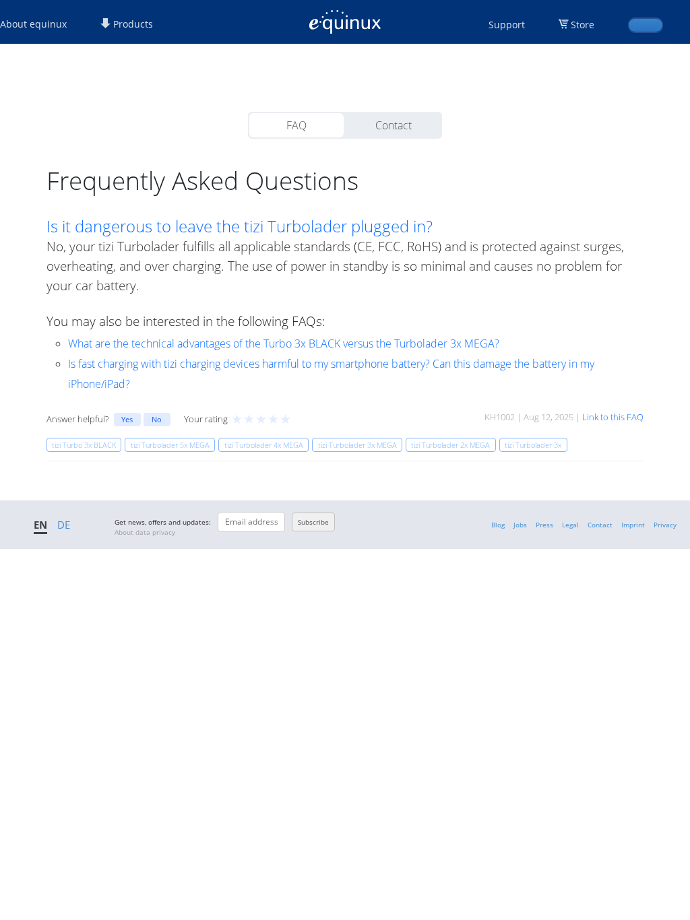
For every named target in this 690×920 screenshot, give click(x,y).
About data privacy (145, 532)
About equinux (33, 24)
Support (507, 24)
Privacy (665, 524)
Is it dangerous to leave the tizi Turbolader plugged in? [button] (239, 226)
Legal (570, 524)
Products (132, 24)
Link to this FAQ (613, 417)
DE (63, 524)
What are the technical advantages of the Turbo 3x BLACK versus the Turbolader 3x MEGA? (283, 343)
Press (544, 524)
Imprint (633, 524)
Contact (393, 125)
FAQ (296, 125)
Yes (127, 419)
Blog (498, 524)
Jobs (520, 524)
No (157, 419)
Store (582, 24)
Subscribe (313, 522)
